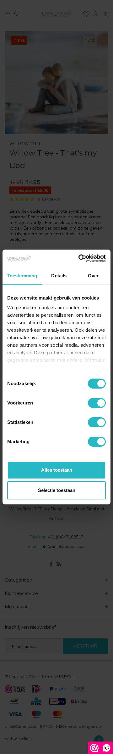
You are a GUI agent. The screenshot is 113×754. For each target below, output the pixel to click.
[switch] (97, 403)
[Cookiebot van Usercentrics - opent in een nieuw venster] (80, 258)
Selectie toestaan (56, 490)
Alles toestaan (56, 470)
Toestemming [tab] (22, 275)
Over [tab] (93, 275)
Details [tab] (59, 275)
